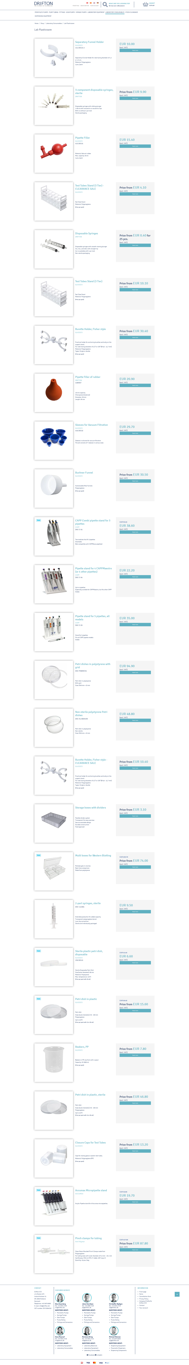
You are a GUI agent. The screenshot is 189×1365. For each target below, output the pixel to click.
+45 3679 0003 (116, 1339)
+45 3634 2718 (62, 1339)
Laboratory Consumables (114, 12)
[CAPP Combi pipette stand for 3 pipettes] (53, 536)
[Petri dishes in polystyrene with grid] (53, 680)
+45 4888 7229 (89, 1306)
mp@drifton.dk (114, 1340)
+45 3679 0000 (46, 1303)
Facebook (91, 1355)
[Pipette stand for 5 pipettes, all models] (53, 632)
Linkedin (99, 1355)
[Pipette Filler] (53, 153)
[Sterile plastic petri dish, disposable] (53, 967)
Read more (135, 50)
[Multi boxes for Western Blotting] (53, 871)
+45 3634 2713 (89, 1339)
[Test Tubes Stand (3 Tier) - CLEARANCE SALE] (53, 201)
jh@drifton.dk (86, 1307)
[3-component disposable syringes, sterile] (53, 105)
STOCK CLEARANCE (131, 12)
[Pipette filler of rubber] (53, 393)
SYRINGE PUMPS (81, 12)
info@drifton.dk (44, 1306)
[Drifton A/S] (43, 4)
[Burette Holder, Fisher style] (53, 345)
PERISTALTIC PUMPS (41, 12)
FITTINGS (62, 12)
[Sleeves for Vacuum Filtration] (53, 440)
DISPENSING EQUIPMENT (43, 16)
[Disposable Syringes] (53, 249)
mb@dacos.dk (86, 1340)
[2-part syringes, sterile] (53, 919)
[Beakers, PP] (53, 1062)
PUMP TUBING (53, 12)
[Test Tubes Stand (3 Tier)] (53, 297)
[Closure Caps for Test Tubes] (53, 1158)
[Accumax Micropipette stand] (53, 1206)
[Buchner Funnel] (53, 488)
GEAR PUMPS (70, 12)
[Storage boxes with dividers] (53, 823)
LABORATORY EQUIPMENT (96, 12)
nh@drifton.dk (60, 1307)
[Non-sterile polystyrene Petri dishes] (53, 728)
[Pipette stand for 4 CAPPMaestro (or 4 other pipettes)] (53, 584)
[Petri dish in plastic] (53, 1015)
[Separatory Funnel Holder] (53, 58)
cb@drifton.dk (113, 1307)
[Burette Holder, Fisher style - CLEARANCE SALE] (53, 775)
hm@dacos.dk (59, 1340)
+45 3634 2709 (62, 1306)
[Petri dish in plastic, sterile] (53, 1110)
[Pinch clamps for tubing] (53, 1254)
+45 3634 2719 (116, 1306)
